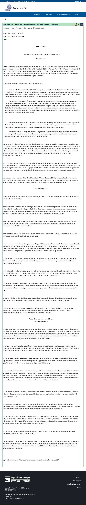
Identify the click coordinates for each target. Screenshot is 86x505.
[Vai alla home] (5, 19)
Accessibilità (77, 481)
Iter (13, 28)
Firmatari (19, 28)
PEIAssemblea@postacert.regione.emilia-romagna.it (20, 495)
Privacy (78, 477)
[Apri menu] (82, 24)
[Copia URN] (78, 24)
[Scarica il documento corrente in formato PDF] (76, 25)
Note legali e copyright (74, 484)
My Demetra (79, 1)
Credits (79, 487)
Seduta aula (28, 28)
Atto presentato (39, 28)
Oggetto (6, 28)
